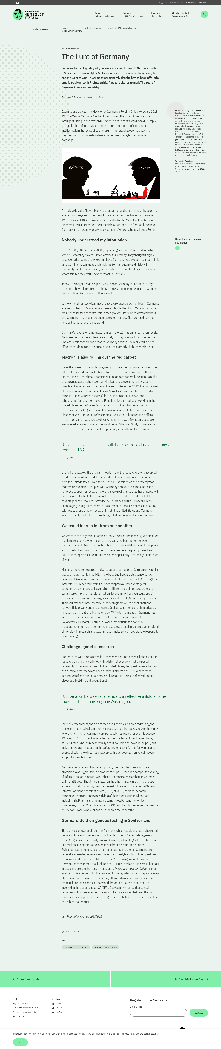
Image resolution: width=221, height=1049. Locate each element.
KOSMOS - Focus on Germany (76, 947)
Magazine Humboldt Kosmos (171, 2)
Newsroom (191, 2)
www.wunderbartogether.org (193, 163)
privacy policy (128, 1033)
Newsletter (203, 2)
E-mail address (136, 1007)
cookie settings (151, 1033)
